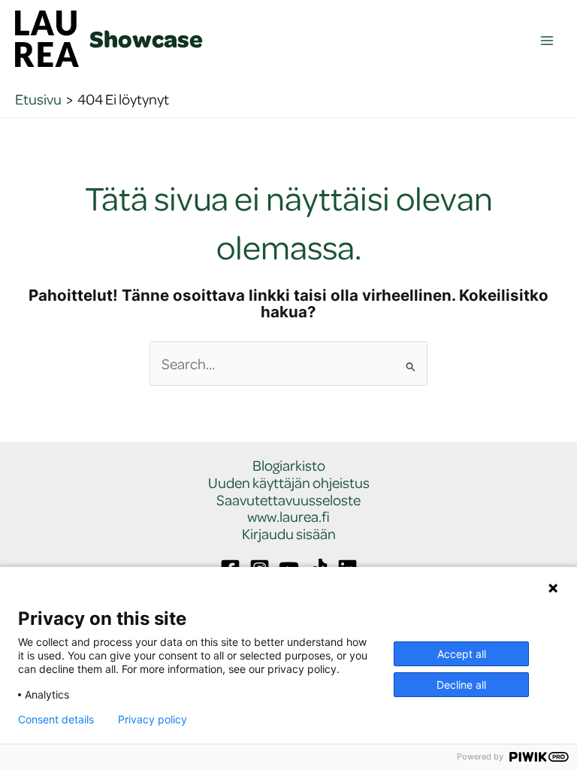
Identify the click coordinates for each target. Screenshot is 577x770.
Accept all (461, 653)
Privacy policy (152, 720)
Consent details (56, 720)
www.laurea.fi (288, 517)
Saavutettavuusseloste (288, 500)
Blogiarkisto (288, 465)
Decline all (461, 684)
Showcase (146, 38)
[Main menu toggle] (547, 41)
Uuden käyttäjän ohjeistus (289, 483)
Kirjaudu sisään (289, 534)
